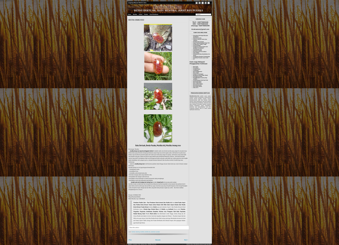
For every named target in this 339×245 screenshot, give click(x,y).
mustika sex (147, 231)
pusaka (158, 231)
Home (129, 14)
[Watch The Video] (197, 3)
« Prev (130, 240)
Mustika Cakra (134, 6)
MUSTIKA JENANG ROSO (136, 20)
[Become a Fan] (206, 3)
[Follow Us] (203, 3)
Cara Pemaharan (154, 14)
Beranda (157, 240)
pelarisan (153, 231)
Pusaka (146, 14)
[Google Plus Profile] (200, 3)
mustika (142, 231)
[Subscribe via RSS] (209, 3)
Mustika (135, 14)
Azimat (140, 14)
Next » (186, 240)
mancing (138, 231)
